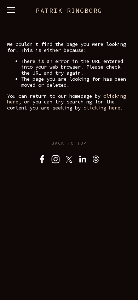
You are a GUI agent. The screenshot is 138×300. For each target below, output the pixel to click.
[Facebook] (42, 159)
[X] (69, 159)
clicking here (102, 108)
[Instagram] (55, 159)
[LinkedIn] (82, 159)
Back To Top (69, 143)
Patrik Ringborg (69, 10)
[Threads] (96, 159)
